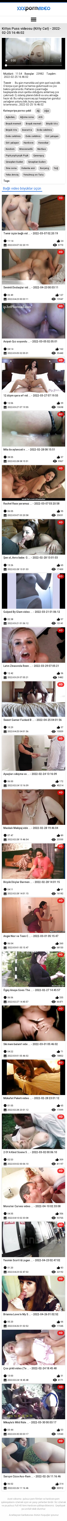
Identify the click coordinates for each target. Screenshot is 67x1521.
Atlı (40, 117)
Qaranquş (38, 155)
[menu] (33, 19)
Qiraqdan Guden (14, 162)
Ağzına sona (27, 117)
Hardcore (29, 142)
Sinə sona (11, 168)
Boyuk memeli (13, 123)
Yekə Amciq (12, 174)
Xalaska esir (28, 168)
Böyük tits (52, 123)
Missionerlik (26, 149)
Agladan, (10, 117)
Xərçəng (44, 168)
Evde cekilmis (44, 130)
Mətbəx (41, 149)
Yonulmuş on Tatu (33, 174)
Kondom (10, 149)
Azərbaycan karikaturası (21, 1515)
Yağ (56, 168)
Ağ (38, 111)
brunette (27, 130)
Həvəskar (43, 142)
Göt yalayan (51, 136)
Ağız (46, 111)
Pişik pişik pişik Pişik (17, 155)
